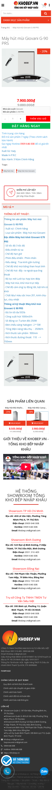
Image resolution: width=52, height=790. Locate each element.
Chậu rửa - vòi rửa (28, 787)
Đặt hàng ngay (26, 126)
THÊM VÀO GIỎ (38, 118)
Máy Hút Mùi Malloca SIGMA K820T (21, 407)
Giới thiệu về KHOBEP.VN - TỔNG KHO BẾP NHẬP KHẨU (26, 444)
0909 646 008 (9, 745)
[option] (26, 193)
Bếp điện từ (44, 780)
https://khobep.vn (12, 752)
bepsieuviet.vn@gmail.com (15, 742)
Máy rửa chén (13, 787)
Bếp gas (11, 783)
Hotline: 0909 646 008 (13, 749)
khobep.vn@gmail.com (14, 739)
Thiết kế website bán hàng (27, 777)
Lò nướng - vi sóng (36, 783)
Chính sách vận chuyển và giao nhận (19, 688)
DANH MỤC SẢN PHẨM (16, 20)
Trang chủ (5, 27)
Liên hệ (41, 787)
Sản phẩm (26, 780)
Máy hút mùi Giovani (26, 171)
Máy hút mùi (8, 171)
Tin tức (35, 780)
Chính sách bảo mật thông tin (15, 700)
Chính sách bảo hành (12, 692)
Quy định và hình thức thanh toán (18, 684)
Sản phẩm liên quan (26, 401)
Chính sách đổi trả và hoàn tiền (16, 696)
